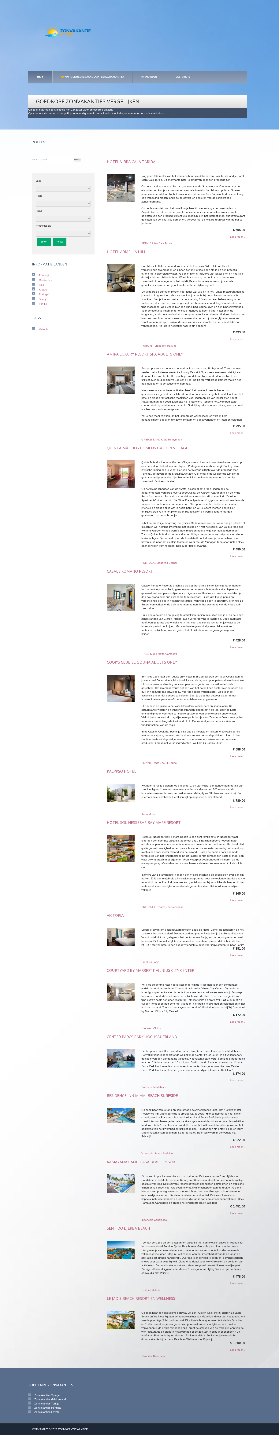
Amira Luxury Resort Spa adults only (145, 354)
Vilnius (157, 1028)
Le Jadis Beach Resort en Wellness (141, 1298)
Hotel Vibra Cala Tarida (131, 161)
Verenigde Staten (151, 1153)
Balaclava (159, 1356)
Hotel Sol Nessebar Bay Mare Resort (144, 822)
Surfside (168, 1153)
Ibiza (155, 243)
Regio (39, 196)
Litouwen (146, 1028)
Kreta (164, 439)
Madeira (161, 562)
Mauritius (146, 1356)
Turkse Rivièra (161, 345)
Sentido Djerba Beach (128, 1228)
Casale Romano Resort (130, 571)
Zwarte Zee (164, 906)
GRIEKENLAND (150, 439)
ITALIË (145, 653)
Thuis (40, 76)
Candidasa (160, 1219)
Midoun (156, 1289)
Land (38, 181)
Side (174, 345)
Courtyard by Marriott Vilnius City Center (150, 970)
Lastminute (183, 76)
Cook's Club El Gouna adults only (142, 662)
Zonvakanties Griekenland (50, 1399)
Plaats (39, 211)
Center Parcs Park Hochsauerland (142, 1036)
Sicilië (153, 653)
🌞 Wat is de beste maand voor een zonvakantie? (92, 76)
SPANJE (146, 243)
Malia (152, 814)
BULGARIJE (148, 906)
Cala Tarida (165, 243)
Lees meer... (237, 236)
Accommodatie (43, 226)
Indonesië (147, 1219)
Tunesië (146, 1289)
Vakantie (44, 328)
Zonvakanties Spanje (47, 1395)
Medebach (159, 1087)
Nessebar (177, 906)
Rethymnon (175, 439)
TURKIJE (146, 345)
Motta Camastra (167, 653)
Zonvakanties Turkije (46, 1403)
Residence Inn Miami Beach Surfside (142, 1095)
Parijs (156, 961)
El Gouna (171, 762)
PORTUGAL (148, 562)
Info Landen (149, 76)
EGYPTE (146, 762)
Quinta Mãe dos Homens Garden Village (147, 448)
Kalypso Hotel (121, 771)
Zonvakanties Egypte (47, 1411)
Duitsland (147, 1087)
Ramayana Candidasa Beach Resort (142, 1161)
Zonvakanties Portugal (47, 1407)
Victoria (115, 915)
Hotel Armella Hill (126, 251)
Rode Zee (159, 762)
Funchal (172, 562)
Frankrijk (146, 961)
